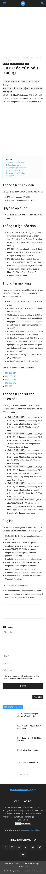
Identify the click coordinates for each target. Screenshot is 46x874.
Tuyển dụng (23, 866)
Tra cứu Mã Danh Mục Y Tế (33, 871)
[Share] (25, 847)
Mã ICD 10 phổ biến (13, 707)
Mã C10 (8, 386)
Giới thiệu (9, 864)
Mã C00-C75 (10, 376)
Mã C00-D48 (10, 383)
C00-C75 (16, 58)
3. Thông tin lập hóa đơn (16, 168)
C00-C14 (25, 58)
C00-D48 (21, 63)
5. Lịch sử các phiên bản (15, 173)
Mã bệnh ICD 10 (19, 814)
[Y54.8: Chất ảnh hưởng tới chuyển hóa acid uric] (9, 716)
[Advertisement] (23, 31)
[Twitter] (32, 847)
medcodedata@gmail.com (30, 830)
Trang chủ (6, 58)
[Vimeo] (39, 847)
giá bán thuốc (37, 817)
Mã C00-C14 (10, 373)
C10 (27, 63)
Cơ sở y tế (24, 820)
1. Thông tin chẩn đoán (15, 162)
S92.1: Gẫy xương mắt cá (27, 762)
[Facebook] (5, 847)
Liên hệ (17, 864)
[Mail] (18, 847)
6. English (10, 176)
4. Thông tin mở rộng (14, 170)
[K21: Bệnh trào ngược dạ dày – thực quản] (9, 729)
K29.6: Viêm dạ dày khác (27, 750)
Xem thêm (22, 774)
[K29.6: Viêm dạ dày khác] (9, 753)
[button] (42, 3)
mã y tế (14, 811)
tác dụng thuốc (17, 817)
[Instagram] (12, 847)
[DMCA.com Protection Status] (23, 824)
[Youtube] (23, 854)
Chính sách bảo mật (31, 864)
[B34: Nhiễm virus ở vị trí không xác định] (9, 741)
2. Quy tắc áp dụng (13, 165)
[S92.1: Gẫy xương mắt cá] (9, 765)
